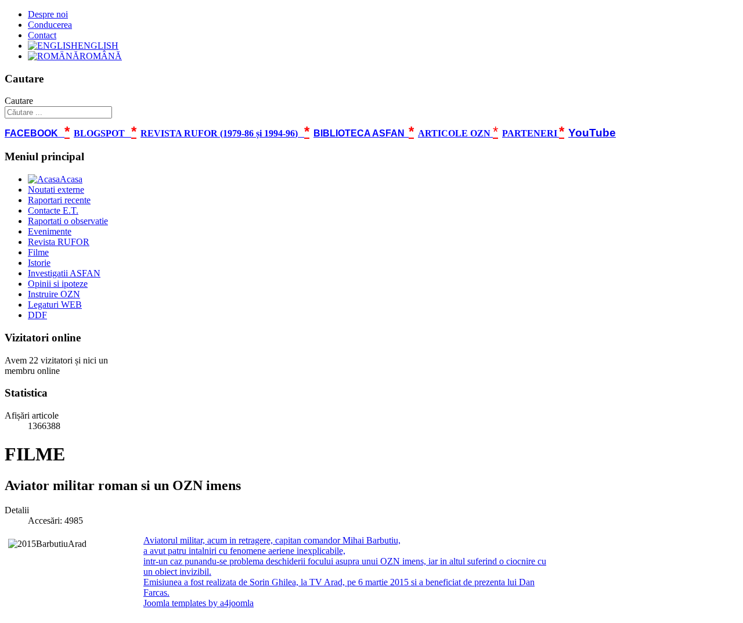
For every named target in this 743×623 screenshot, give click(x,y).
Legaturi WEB (55, 304)
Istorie (39, 263)
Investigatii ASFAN (64, 273)
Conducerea (50, 25)
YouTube (592, 133)
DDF (37, 315)
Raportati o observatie (68, 221)
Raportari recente (59, 200)
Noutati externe (56, 190)
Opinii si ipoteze (58, 284)
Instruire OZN (54, 294)
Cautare (19, 101)
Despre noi (48, 14)
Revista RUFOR (58, 242)
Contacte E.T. (53, 210)
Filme (38, 252)
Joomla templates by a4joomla (198, 603)
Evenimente (49, 231)
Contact (42, 35)
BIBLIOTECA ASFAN (359, 133)
